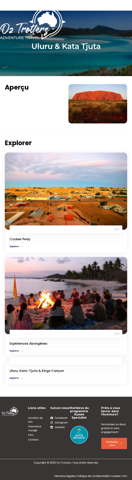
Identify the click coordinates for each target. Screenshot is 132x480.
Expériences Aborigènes (28, 343)
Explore (14, 246)
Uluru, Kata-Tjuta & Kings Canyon (37, 370)
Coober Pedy (20, 239)
